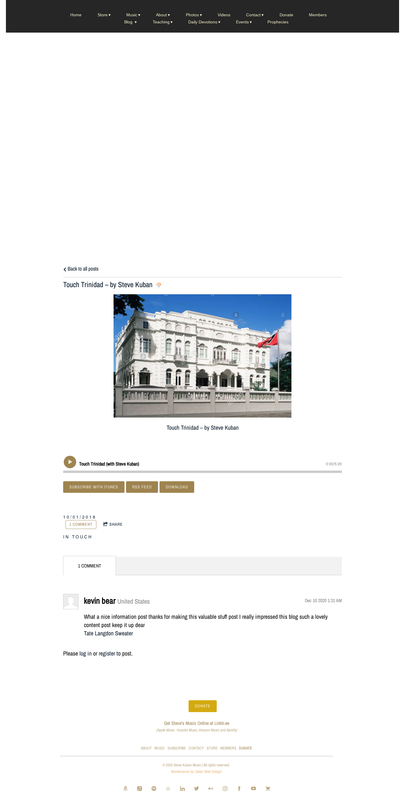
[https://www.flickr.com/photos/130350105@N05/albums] (210, 789)
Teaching (161, 22)
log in (85, 653)
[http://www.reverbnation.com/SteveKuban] (168, 789)
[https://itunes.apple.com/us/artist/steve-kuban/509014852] (139, 789)
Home (76, 14)
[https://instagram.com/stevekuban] (225, 789)
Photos (192, 14)
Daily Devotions (202, 22)
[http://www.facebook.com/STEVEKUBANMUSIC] (239, 789)
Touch (82, 537)
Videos (224, 14)
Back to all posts (82, 268)
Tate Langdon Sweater (108, 633)
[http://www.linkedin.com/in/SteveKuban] (182, 789)
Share (116, 524)
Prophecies (277, 22)
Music (131, 14)
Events (242, 22)
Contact (253, 14)
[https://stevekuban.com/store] (267, 789)
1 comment (81, 524)
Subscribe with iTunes (93, 487)
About (161, 14)
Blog (129, 22)
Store (103, 14)
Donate (286, 14)
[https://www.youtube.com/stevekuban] (253, 789)
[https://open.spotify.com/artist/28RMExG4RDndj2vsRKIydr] (154, 789)
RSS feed (142, 487)
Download (177, 487)
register (107, 653)
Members (318, 14)
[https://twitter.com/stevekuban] (196, 789)
